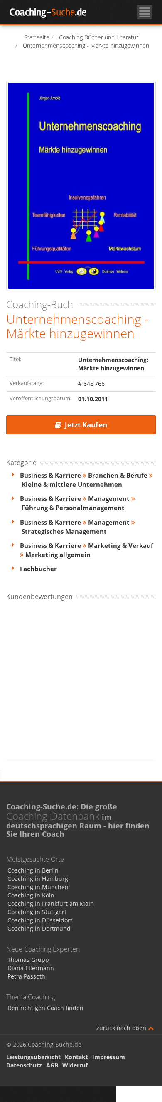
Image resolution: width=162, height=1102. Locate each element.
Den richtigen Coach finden (45, 1008)
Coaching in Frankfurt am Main (50, 903)
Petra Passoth (26, 976)
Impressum (108, 1057)
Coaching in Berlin (33, 870)
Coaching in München (38, 887)
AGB (52, 1065)
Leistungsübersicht (33, 1057)
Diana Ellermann (30, 968)
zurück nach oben (122, 1028)
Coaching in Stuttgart (36, 912)
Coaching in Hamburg (37, 879)
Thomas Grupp (28, 960)
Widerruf (75, 1065)
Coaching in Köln (30, 895)
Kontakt (76, 1057)
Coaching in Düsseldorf (39, 920)
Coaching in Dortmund (39, 928)
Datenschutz (24, 1065)
